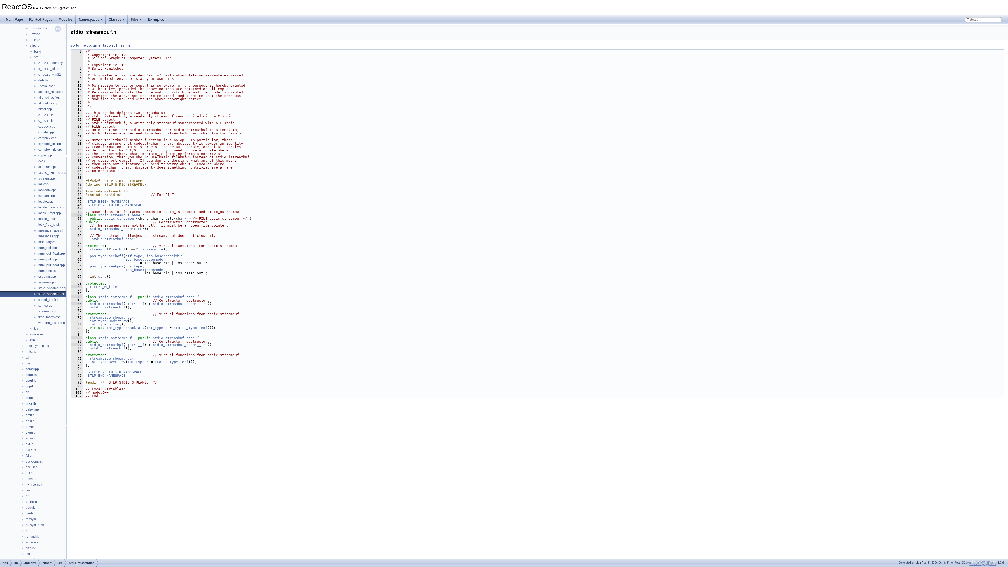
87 (76, 345)
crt (27, 392)
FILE (138, 229)
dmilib (30, 415)
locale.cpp (45, 201)
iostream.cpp (47, 190)
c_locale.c (45, 115)
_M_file (109, 287)
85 (76, 338)
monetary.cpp (47, 242)
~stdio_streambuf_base (112, 239)
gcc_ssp (32, 467)
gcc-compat (34, 461)
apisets (31, 352)
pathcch (31, 502)
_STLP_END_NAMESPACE (105, 375)
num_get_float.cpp (51, 253)
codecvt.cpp (46, 126)
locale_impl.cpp (49, 213)
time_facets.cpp (49, 317)
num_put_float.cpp (51, 265)
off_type (133, 256)
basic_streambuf (120, 218)
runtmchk (32, 536)
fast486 (31, 450)
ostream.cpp (47, 277)
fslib (29, 456)
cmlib (29, 363)
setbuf (119, 249)
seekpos (116, 266)
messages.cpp (48, 236)
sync (102, 277)
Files (135, 20)
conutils (31, 375)
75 (76, 304)
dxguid (30, 432)
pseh (29, 513)
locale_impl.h (47, 219)
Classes (115, 20)
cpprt (29, 386)
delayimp (32, 409)
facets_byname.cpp (52, 173)
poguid (31, 508)
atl (27, 357)
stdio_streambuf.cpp (52, 288)
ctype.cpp (45, 155)
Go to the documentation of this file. (100, 45)
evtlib (29, 444)
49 (76, 215)
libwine (35, 34)
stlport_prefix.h (48, 300)
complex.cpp (47, 138)
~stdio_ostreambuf (107, 348)
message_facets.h (51, 230)
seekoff (116, 256)
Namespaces (89, 20)
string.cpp (45, 305)
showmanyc (122, 317)
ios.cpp (43, 184)
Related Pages (40, 20)
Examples (156, 20)
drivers (30, 427)
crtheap (31, 398)
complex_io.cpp (49, 144)
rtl (27, 531)
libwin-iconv (38, 28)
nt (27, 496)
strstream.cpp (47, 311)
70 (76, 287)
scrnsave (32, 542)
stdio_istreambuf (115, 297)
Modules (65, 20)
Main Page (14, 20)
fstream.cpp (46, 178)
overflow (117, 362)
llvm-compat (34, 484)
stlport (34, 46)
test (36, 328)
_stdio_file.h (47, 86)
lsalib (29, 490)
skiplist (30, 548)
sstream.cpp (47, 282)
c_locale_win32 (49, 74)
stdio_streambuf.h (51, 294)
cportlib (31, 380)
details (43, 80)
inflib (29, 473)
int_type (98, 321)
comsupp (32, 369)
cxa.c (42, 161)
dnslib (30, 421)
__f (141, 304)
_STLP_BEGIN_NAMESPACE (108, 201)
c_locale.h (45, 121)
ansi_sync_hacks (38, 346)
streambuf (99, 249)
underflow (118, 321)
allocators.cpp (48, 103)
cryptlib (31, 404)
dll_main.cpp (47, 167)
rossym (31, 519)
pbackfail (134, 328)
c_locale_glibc (48, 69)
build (37, 51)
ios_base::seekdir (164, 256)
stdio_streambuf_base (119, 215)
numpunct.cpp (48, 271)
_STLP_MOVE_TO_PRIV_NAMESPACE (115, 205)
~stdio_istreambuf (107, 307)
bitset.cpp (45, 109)
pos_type (98, 256)
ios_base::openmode (144, 259)
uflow (114, 324)
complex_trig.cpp (50, 149)
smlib (29, 554)
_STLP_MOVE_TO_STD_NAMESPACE (114, 372)
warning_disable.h (51, 323)
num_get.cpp (47, 248)
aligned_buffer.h (49, 97)
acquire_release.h (51, 92)
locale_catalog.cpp (51, 207)
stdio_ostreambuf (115, 338)
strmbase (36, 334)
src (36, 57)
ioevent (31, 479)
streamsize (152, 249)
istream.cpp (46, 196)
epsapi (30, 438)
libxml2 (35, 40)
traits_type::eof (190, 328)
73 (76, 297)
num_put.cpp (47, 259)
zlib (32, 340)
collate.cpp (46, 132)
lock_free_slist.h (49, 225)
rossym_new (35, 525)
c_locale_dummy (50, 63)
